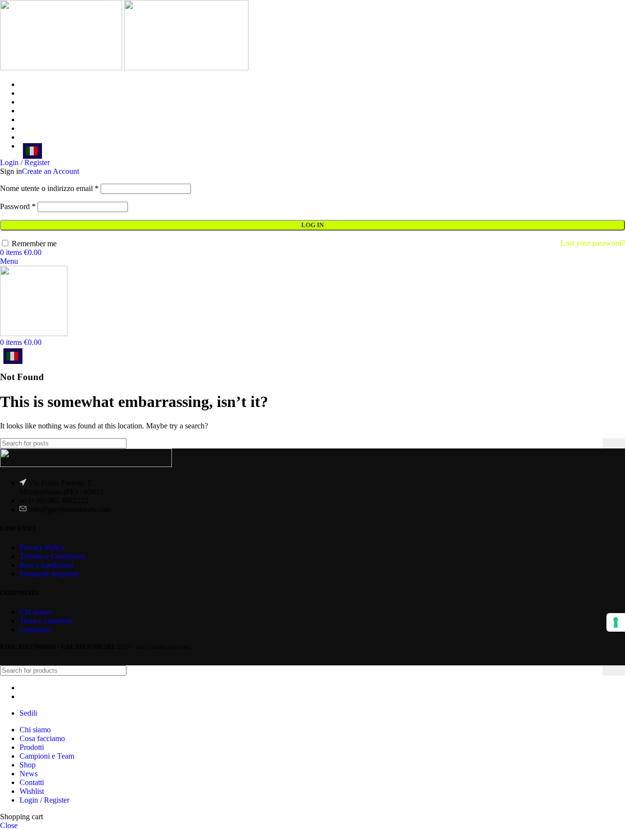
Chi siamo (35, 612)
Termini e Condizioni (52, 556)
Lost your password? (593, 243)
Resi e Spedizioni (46, 565)
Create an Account (50, 171)
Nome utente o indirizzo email (49, 188)
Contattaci (35, 629)
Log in (312, 225)
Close (9, 825)
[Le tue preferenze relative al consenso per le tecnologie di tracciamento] (615, 622)
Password (18, 206)
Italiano (32, 151)
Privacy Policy (42, 547)
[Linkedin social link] (31, 658)
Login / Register (44, 800)
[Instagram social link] (18, 658)
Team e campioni (46, 621)
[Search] (614, 443)
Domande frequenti (49, 574)
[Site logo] (62, 68)
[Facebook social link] (6, 658)
